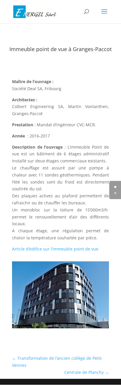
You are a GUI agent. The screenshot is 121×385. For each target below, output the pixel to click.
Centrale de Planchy (86, 372)
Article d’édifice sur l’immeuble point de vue (55, 249)
